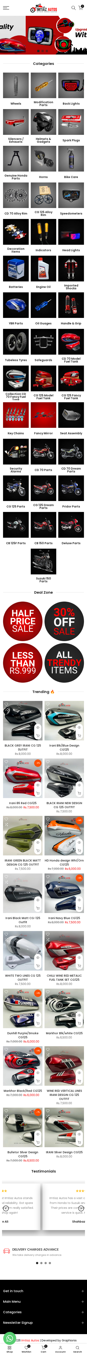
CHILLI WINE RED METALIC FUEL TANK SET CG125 (64, 978)
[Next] (81, 1208)
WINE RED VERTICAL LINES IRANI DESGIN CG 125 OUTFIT (64, 1095)
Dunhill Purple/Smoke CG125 (22, 1035)
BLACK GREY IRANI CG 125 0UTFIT (23, 747)
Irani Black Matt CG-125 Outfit (22, 920)
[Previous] (6, 1208)
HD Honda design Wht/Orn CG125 (64, 862)
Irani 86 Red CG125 (23, 803)
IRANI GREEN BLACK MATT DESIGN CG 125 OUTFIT (23, 862)
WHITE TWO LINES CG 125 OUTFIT (23, 978)
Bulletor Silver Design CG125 (22, 1154)
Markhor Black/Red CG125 (23, 1091)
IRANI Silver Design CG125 (64, 1152)
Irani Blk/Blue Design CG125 (64, 747)
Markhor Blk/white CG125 (64, 1033)
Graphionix (69, 1340)
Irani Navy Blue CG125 (64, 918)
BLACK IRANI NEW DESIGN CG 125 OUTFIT (64, 805)
